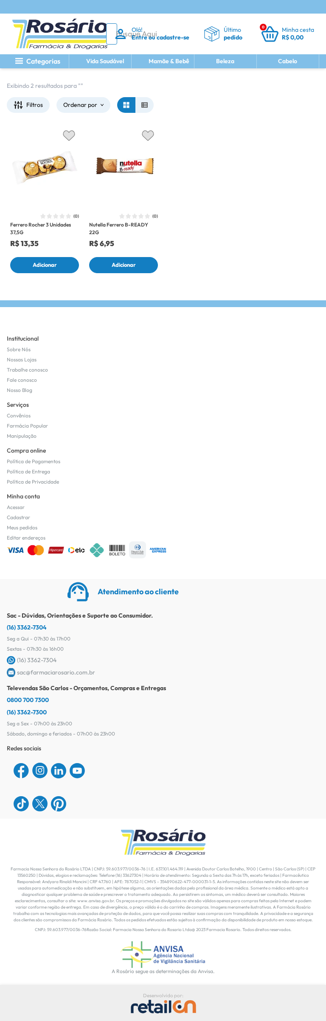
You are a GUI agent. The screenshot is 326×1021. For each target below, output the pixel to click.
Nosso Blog (19, 390)
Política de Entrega (28, 471)
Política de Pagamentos (33, 461)
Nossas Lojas (22, 359)
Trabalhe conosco (27, 369)
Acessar (16, 507)
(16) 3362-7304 (27, 627)
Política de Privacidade (33, 481)
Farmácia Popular (27, 425)
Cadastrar (18, 517)
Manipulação (22, 436)
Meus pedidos (22, 527)
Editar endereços (26, 537)
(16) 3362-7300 (27, 712)
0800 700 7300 (28, 700)
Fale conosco (22, 380)
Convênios (19, 415)
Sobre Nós (19, 349)
